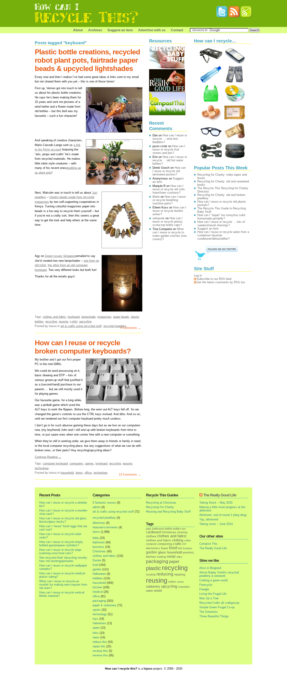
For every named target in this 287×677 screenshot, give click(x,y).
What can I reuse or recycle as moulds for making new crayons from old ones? (63, 585)
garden (97, 569)
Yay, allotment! (209, 519)
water (96, 627)
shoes (180, 581)
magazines (104, 317)
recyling (151, 574)
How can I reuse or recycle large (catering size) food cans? (60, 551)
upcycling (85, 321)
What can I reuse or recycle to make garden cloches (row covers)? (169, 234)
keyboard (74, 317)
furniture (187, 548)
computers (76, 463)
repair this (99, 646)
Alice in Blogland (210, 568)
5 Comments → (130, 328)
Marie (156, 196)
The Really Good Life (219, 495)
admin (96, 507)
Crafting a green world (213, 580)
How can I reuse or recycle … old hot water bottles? (169, 160)
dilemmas (99, 522)
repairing (179, 574)
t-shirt (73, 321)
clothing (177, 540)
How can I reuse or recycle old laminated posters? (169, 171)
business (98, 547)
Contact (177, 30)
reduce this (100, 642)
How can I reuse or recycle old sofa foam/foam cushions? (168, 189)
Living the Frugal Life (212, 593)
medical (98, 591)
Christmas (99, 551)
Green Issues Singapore (60, 256)
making (161, 556)
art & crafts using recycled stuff (81, 326)
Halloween (99, 573)
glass (162, 552)
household (67, 472)
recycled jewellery (114, 326)
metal (171, 556)
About (78, 30)
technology (42, 468)
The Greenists (208, 611)
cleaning (182, 532)
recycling (51, 321)
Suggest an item (120, 30)
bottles (177, 528)
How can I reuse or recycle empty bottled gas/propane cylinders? (61, 543)
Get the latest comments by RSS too (221, 282)
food (95, 564)
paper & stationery (104, 605)
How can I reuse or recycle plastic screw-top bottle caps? (167, 222)
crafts (177, 544)
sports (97, 609)
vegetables (184, 586)
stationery (153, 586)
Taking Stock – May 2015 (216, 502)
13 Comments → (130, 474)
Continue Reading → (48, 457)
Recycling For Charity (160, 507)
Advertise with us (151, 30)
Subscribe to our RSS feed (214, 279)
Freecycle (205, 584)
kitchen (97, 587)
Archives (95, 30)
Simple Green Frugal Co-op (217, 607)
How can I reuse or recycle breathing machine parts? (169, 200)
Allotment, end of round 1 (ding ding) (222, 515)
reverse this (100, 655)
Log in (198, 275)
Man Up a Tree (209, 598)
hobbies (98, 578)
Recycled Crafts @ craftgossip (219, 602)
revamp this (100, 651)
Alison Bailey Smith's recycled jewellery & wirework (219, 574)
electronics (153, 548)
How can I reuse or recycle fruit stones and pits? (168, 149)
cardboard (153, 532)
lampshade (88, 317)
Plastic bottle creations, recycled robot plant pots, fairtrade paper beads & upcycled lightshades (87, 60)
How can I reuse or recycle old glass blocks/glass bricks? (63, 520)
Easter (97, 560)
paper (174, 561)
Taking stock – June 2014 (216, 524)
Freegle (204, 589)
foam (164, 548)
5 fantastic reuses (104, 502)
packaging (99, 600)
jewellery (188, 552)
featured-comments (105, 527)
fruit (180, 548)
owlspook (158, 218)
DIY (184, 544)
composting (164, 544)
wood (158, 590)
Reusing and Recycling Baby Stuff (168, 511)
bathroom (99, 542)
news (96, 637)
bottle (168, 528)
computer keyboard (55, 463)
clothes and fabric (54, 317)
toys (95, 618)
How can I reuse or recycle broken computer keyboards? (83, 347)
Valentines (99, 623)
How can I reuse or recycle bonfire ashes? (169, 211)
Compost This (208, 543)
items (79, 472)
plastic (153, 568)
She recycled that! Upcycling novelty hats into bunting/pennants (63, 559)
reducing (165, 574)
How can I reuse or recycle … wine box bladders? (169, 139)
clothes (151, 536)
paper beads (121, 317)
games (89, 463)
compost (151, 544)
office (88, 472)
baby (96, 538)
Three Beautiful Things (214, 616)
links (96, 633)
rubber (172, 581)
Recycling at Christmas (161, 502)
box (184, 528)
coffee (187, 540)
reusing (63, 321)
